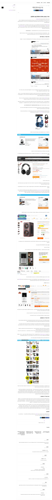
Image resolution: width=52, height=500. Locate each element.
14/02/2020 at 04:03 (42, 490)
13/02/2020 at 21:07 (46, 474)
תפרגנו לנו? (38, 2)
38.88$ (20, 279)
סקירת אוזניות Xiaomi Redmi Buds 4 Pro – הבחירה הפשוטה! (38, 432)
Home (48, 5)
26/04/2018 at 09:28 (46, 440)
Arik (42, 8)
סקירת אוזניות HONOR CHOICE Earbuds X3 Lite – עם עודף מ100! (29, 432)
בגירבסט (40, 153)
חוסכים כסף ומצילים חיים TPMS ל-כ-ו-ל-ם (46, 432)
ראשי (33, 8)
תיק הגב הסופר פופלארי (43, 334)
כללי (46, 5)
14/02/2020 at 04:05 (42, 464)
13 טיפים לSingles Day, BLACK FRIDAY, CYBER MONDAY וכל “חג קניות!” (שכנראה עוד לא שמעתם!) (21, 433)
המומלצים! (48, 2)
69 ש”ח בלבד (41, 112)
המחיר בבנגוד (47, 279)
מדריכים (45, 2)
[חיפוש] (2, 7)
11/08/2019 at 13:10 (46, 447)
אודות (41, 2)
